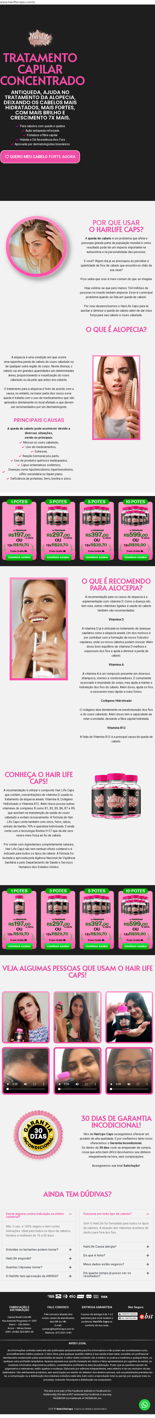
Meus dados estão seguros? (103, 1264)
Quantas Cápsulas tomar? (24, 1267)
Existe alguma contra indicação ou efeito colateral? (35, 1215)
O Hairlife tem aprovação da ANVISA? (32, 1276)
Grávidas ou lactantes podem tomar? (32, 1249)
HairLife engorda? (18, 1258)
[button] (38, 1215)
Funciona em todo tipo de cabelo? (107, 1214)
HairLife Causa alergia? (99, 1246)
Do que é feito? (94, 1255)
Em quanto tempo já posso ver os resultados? (107, 1274)
